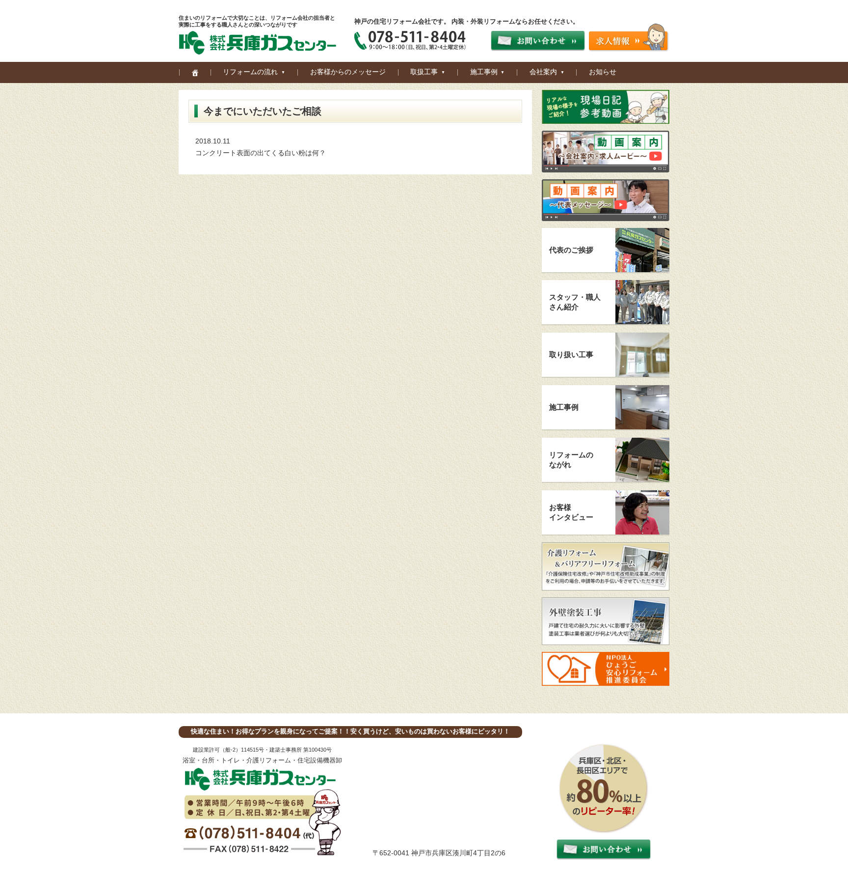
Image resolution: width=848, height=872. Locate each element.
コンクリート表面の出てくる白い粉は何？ (260, 153)
